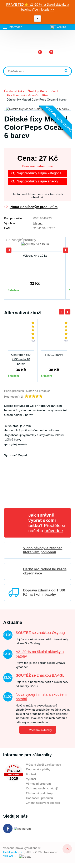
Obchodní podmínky (39, 793)
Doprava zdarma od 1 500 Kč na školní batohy (44, 592)
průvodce (53, 530)
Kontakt (31, 774)
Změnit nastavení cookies (43, 802)
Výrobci (31, 778)
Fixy (45, 95)
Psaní (54, 91)
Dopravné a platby (38, 769)
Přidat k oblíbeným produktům (34, 207)
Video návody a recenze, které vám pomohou (43, 550)
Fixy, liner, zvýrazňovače (22, 95)
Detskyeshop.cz (13, 852)
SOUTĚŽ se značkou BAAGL (40, 675)
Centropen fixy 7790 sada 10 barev (20, 359)
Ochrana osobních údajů (42, 788)
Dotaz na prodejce (38, 390)
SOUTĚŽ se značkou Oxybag (40, 633)
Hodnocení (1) (13, 396)
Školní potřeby (37, 91)
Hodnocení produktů (39, 798)
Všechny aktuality (40, 730)
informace (15, 27)
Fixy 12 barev (54, 354)
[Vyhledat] (66, 71)
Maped (37, 223)
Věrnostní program (38, 783)
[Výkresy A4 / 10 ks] (35, 246)
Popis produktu (14, 390)
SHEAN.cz (10, 856)
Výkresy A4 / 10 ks (35, 255)
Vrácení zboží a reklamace (43, 764)
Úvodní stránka (14, 91)
